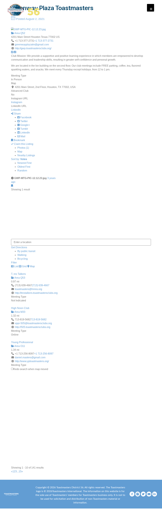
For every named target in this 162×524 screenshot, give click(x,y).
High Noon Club (20, 308)
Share (17, 113)
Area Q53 (19, 277)
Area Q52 (19, 33)
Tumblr (24, 128)
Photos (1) (23, 147)
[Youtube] (148, 494)
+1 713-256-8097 (43, 353)
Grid (24, 266)
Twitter (24, 121)
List (16, 266)
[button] (150, 8)
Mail (22, 136)
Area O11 (19, 346)
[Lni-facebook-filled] (132, 494)
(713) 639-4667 (40, 285)
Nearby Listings (26, 155)
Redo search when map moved (30, 369)
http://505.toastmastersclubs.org (32, 327)
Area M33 (19, 312)
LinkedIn (16, 109)
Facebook (25, 117)
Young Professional (22, 342)
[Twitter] (143, 494)
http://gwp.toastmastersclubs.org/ (33, 48)
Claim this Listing (23, 144)
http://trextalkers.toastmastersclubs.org (36, 293)
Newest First (24, 163)
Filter (14, 262)
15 (20, 471)
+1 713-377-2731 (43, 40)
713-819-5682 (39, 319)
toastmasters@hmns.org (28, 289)
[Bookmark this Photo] (12, 185)
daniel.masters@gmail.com (30, 357)
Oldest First (23, 166)
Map (19, 151)
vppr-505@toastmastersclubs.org (33, 323)
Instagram (16, 102)
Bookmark (19, 140)
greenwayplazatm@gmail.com (32, 44)
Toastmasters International (67, 491)
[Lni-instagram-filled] (137, 494)
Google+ (25, 125)
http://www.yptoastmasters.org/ (32, 361)
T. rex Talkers (18, 274)
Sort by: (19, 159)
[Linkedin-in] (154, 494)
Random (22, 170)
